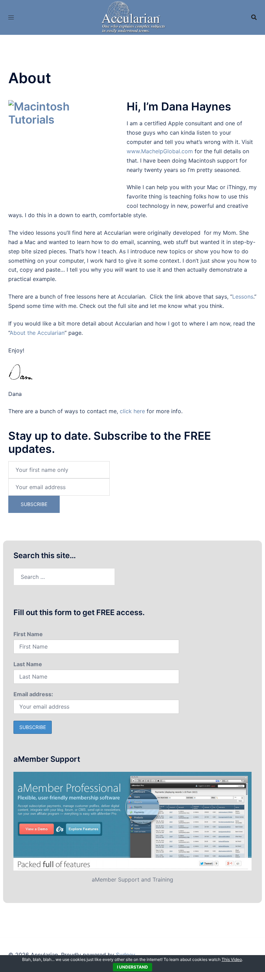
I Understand (132, 967)
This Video (232, 959)
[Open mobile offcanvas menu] (11, 17)
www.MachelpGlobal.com (160, 151)
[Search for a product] (254, 17)
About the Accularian (37, 332)
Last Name (27, 664)
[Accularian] (132, 16)
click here (132, 411)
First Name (28, 634)
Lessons (242, 296)
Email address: (33, 694)
